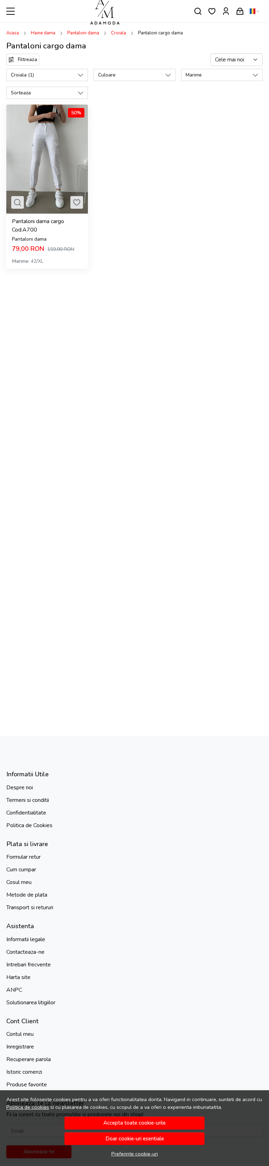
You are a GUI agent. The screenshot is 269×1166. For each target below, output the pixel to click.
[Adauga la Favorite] (77, 202)
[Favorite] (212, 11)
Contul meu (20, 1034)
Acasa (12, 33)
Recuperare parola (28, 1059)
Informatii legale (25, 939)
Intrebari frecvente (28, 965)
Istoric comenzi (24, 1072)
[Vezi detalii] (17, 202)
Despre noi (19, 787)
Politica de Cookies (29, 825)
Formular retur (23, 857)
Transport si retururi (29, 907)
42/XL (37, 261)
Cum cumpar (21, 869)
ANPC (14, 990)
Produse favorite (26, 1084)
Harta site (18, 977)
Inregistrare (20, 1047)
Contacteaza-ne (25, 952)
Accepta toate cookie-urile (134, 1122)
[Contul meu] (226, 11)
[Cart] (240, 11)
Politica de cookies (27, 1107)
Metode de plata (26, 895)
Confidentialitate (26, 813)
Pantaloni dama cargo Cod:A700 (38, 225)
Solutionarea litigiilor (30, 1002)
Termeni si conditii (27, 800)
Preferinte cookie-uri (134, 1153)
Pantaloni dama (83, 33)
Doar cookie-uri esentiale (134, 1138)
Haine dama (43, 33)
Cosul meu (19, 882)
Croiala (118, 33)
